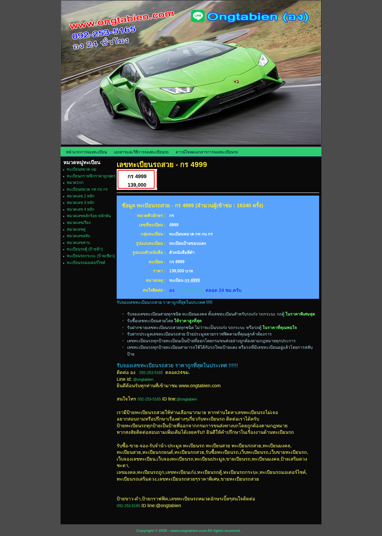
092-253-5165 (191, 290)
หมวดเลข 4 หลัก (80, 209)
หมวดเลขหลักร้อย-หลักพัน (89, 216)
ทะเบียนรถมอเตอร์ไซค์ (86, 262)
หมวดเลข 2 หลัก (80, 196)
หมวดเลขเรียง (78, 222)
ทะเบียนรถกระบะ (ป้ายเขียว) (91, 256)
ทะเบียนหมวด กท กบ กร (87, 189)
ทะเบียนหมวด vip (81, 169)
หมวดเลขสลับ (78, 236)
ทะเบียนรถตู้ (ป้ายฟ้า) (85, 249)
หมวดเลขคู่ (76, 229)
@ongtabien (143, 379)
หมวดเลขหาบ (78, 242)
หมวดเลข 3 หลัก (80, 202)
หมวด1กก (75, 182)
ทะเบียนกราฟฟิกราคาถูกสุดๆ (91, 176)
